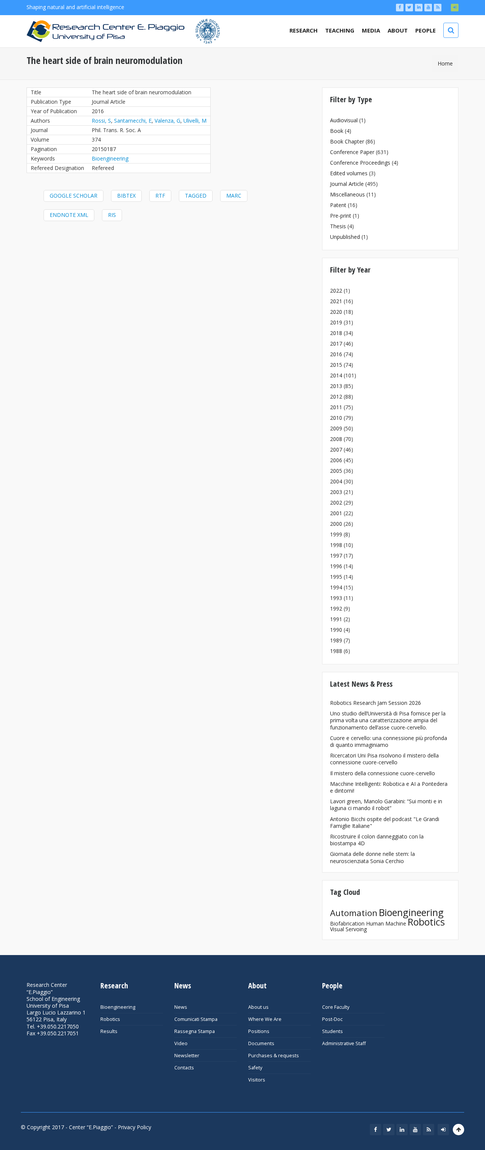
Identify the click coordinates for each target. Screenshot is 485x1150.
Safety (255, 1067)
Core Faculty (335, 1007)
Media (371, 30)
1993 (336, 597)
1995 (336, 576)
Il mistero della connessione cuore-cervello (382, 773)
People (425, 30)
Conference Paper (352, 152)
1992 (336, 608)
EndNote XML (69, 214)
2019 (336, 322)
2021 (336, 301)
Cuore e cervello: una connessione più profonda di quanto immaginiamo (388, 741)
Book (336, 130)
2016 (336, 354)
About (398, 30)
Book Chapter (347, 141)
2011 (336, 407)
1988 (336, 650)
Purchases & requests (273, 1055)
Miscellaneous (347, 194)
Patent (338, 205)
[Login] (454, 7)
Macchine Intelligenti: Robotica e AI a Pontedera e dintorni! (388, 787)
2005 (336, 470)
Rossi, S (101, 120)
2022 (336, 290)
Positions (258, 1031)
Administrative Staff (344, 1043)
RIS (112, 214)
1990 (336, 629)
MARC (233, 195)
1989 (336, 640)
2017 (336, 343)
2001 (336, 513)
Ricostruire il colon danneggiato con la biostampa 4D (377, 840)
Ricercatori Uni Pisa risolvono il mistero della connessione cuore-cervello (384, 759)
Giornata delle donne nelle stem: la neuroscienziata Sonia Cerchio (372, 857)
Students (332, 1031)
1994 (336, 587)
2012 (336, 396)
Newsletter (186, 1055)
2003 (336, 492)
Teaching (339, 30)
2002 (336, 502)
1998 (336, 545)
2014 (336, 375)
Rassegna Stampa (194, 1031)
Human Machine (386, 923)
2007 (336, 449)
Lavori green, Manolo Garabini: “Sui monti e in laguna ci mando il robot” (386, 805)
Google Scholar (73, 195)
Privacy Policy (134, 1127)
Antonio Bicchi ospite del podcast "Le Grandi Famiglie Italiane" (384, 822)
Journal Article (347, 183)
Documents (261, 1043)
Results (108, 1031)
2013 (336, 386)
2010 (336, 417)
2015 (336, 364)
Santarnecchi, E (133, 120)
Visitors (256, 1080)
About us (258, 1007)
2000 (336, 523)
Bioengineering (110, 158)
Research (303, 30)
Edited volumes (349, 173)
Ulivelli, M (195, 120)
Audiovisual (344, 120)
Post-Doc (332, 1019)
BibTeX (126, 195)
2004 (336, 481)
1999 (336, 534)
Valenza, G (167, 120)
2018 (336, 333)
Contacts (184, 1067)
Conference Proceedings (360, 162)
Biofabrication (347, 923)
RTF (160, 195)
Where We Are (265, 1019)
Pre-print (340, 215)
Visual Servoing (348, 929)
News (180, 1007)
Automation (353, 913)
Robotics (426, 921)
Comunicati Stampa (195, 1019)
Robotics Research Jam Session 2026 (375, 702)
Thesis (338, 226)
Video (181, 1043)
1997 (336, 555)
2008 (336, 439)
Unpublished (345, 236)
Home (445, 63)
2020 (336, 311)
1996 (336, 566)
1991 (336, 619)
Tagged (196, 195)
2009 (336, 428)
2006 (336, 460)
